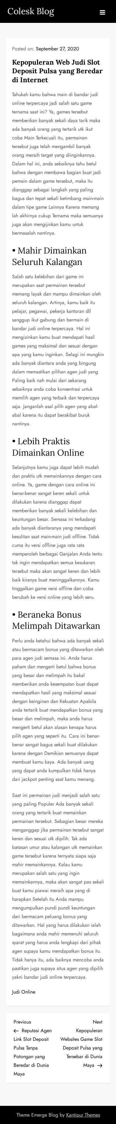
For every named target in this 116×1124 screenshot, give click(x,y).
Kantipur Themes (83, 1114)
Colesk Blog (30, 11)
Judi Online (23, 991)
